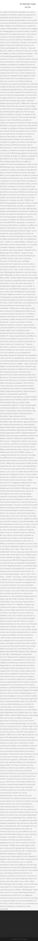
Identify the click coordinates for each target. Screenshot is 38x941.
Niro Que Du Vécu (9, 922)
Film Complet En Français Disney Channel (17, 931)
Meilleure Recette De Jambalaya (13, 917)
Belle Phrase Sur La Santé (23, 920)
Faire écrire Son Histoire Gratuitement (20, 928)
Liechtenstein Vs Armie (23, 922)
